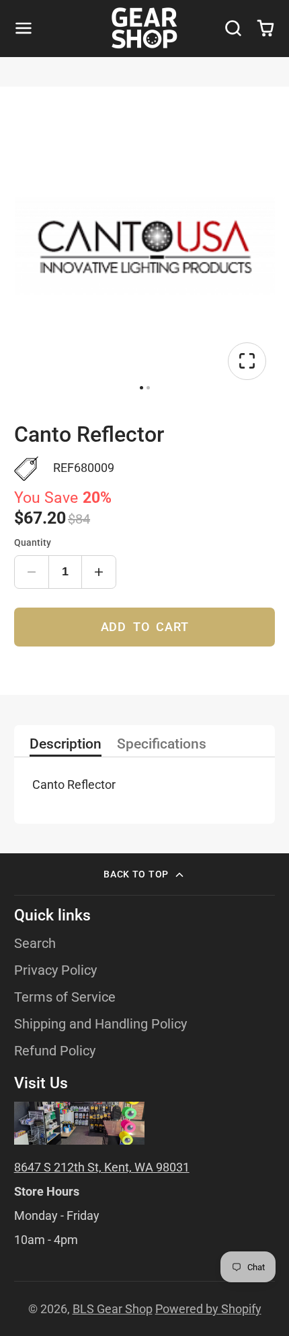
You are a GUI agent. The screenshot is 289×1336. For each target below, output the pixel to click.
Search (35, 943)
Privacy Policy (55, 970)
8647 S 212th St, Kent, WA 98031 (102, 1167)
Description (65, 744)
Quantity (32, 542)
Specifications (161, 744)
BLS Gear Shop (113, 1309)
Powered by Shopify (208, 1309)
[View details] (79, 1123)
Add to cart (145, 627)
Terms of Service (65, 997)
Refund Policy (54, 1051)
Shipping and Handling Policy (100, 1024)
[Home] (144, 28)
